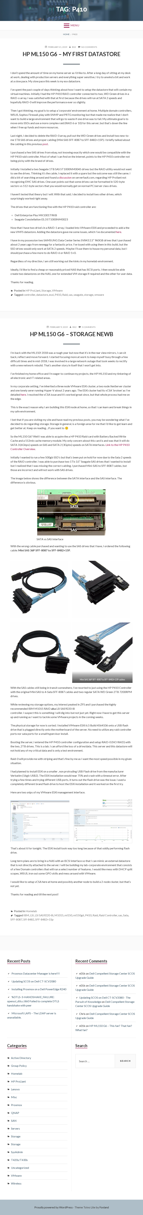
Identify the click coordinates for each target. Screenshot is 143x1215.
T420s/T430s (19, 1159)
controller (29, 294)
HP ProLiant (33, 290)
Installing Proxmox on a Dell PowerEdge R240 (39, 989)
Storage (46, 290)
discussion (65, 177)
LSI (32, 915)
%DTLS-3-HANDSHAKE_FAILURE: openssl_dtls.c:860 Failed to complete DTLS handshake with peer (33, 1001)
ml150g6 (78, 915)
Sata (125, 915)
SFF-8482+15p (44, 919)
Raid (65, 294)
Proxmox (16, 1105)
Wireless (16, 1183)
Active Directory (21, 1057)
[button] (39, 589)
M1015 (58, 915)
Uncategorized (20, 1167)
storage (88, 294)
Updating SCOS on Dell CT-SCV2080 (34, 981)
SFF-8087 (16, 919)
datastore (42, 294)
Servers (15, 1128)
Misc (14, 1097)
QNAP (15, 1112)
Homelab (31, 911)
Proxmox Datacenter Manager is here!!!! (36, 973)
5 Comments (88, 327)
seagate (78, 294)
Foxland (104, 1207)
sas (71, 294)
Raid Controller (108, 915)
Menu (74, 25)
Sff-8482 (28, 919)
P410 (58, 294)
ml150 (68, 915)
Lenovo (15, 1089)
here (118, 231)
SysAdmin (17, 1152)
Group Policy (19, 1065)
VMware (57, 290)
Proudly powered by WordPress (53, 1207)
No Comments (89, 47)
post (45, 144)
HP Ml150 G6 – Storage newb (71, 334)
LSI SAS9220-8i (44, 915)
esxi (51, 294)
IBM (26, 915)
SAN (14, 1120)
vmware (99, 294)
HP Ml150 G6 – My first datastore (72, 54)
